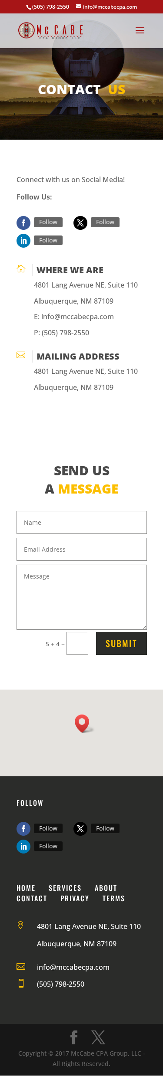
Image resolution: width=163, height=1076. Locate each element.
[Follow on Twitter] (80, 223)
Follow (48, 222)
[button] (84, 723)
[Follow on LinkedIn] (23, 241)
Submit (121, 643)
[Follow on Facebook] (23, 223)
